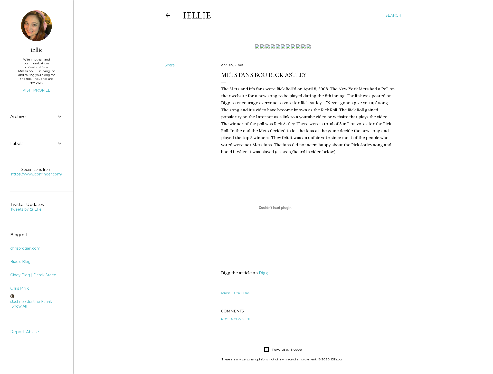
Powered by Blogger (287, 349)
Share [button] (170, 65)
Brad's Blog (20, 261)
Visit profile (36, 90)
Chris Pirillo (20, 288)
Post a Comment (236, 319)
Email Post (241, 292)
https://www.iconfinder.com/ (36, 174)
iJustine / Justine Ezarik (31, 301)
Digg (263, 272)
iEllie (197, 15)
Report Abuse (24, 331)
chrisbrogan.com (25, 248)
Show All (19, 306)
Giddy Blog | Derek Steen (33, 275)
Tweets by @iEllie (26, 209)
